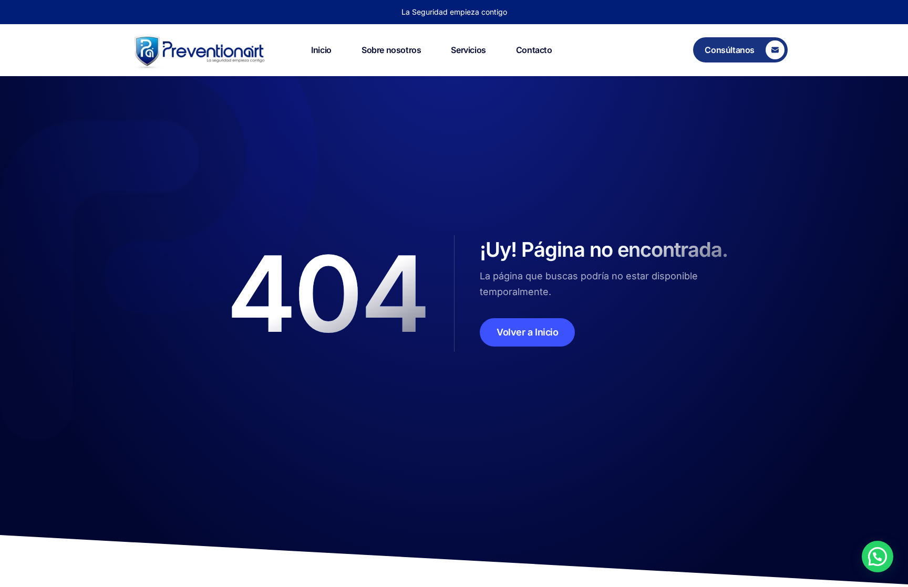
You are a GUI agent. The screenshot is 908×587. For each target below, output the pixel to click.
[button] (877, 556)
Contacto (534, 50)
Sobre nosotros (391, 50)
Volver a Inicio (527, 332)
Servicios (468, 50)
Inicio (321, 50)
